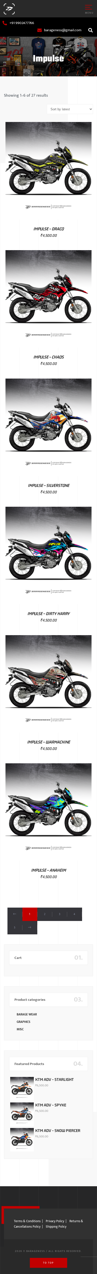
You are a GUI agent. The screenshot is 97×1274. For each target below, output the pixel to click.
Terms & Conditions (27, 1221)
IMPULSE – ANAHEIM (48, 870)
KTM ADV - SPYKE (50, 1104)
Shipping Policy (56, 1226)
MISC (20, 1029)
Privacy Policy (55, 1221)
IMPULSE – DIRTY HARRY (48, 613)
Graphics (23, 1022)
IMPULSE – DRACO (48, 228)
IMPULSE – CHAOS (48, 357)
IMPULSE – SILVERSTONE (48, 485)
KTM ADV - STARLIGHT (54, 1079)
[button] (90, 30)
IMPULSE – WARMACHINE (48, 742)
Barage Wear (27, 1014)
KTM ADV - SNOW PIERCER (57, 1130)
